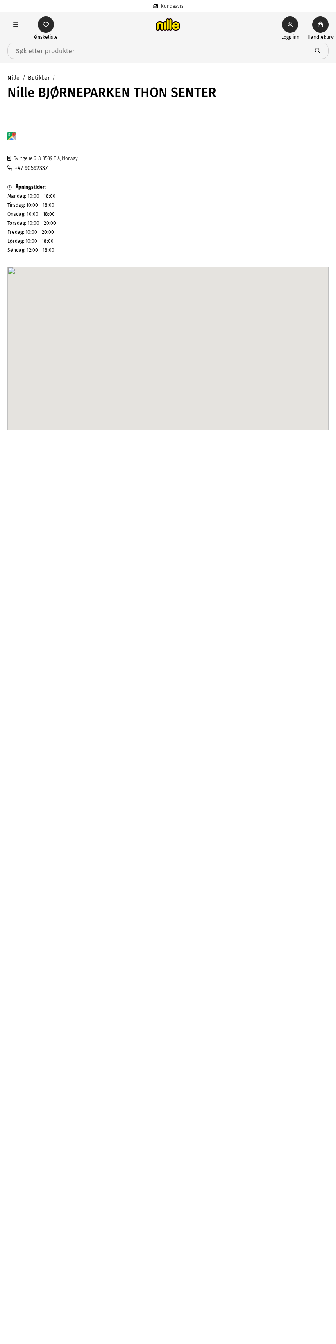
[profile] (290, 24)
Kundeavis (172, 6)
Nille (13, 78)
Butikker (39, 78)
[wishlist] (46, 24)
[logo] (167, 24)
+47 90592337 (31, 168)
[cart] (320, 24)
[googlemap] (11, 137)
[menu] (15, 24)
